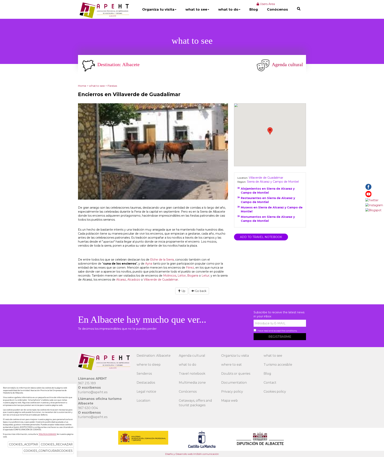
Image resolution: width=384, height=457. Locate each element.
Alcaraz (121, 279)
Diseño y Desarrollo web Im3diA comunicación (192, 453)
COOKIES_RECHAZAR (57, 444)
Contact (270, 382)
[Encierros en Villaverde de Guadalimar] (153, 151)
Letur (205, 275)
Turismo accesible (278, 364)
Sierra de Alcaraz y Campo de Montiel (273, 181)
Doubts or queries (235, 373)
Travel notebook (192, 373)
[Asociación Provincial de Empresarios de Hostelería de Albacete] (104, 10)
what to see (196, 9)
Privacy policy (232, 391)
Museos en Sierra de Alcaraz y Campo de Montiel (272, 209)
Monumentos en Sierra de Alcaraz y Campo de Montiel (268, 219)
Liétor (182, 275)
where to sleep (149, 364)
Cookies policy (275, 391)
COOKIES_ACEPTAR (23, 444)
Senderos (144, 373)
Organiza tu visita (158, 9)
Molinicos (169, 275)
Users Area (267, 4)
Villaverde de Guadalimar (161, 279)
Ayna (148, 263)
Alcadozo (133, 279)
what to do (228, 9)
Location (143, 400)
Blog (253, 9)
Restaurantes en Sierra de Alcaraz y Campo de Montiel (268, 200)
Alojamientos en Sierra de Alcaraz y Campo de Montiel (268, 190)
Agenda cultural (192, 355)
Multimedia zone (192, 382)
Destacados (146, 382)
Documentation (234, 382)
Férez (190, 267)
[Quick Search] (298, 8)
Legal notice (146, 391)
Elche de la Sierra (162, 259)
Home (82, 85)
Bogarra (192, 275)
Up (183, 291)
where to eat (231, 364)
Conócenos (277, 9)
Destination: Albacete (154, 355)
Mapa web (229, 400)
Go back (200, 291)
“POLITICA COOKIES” (47, 434)
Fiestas (112, 85)
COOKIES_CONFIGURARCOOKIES (48, 451)
